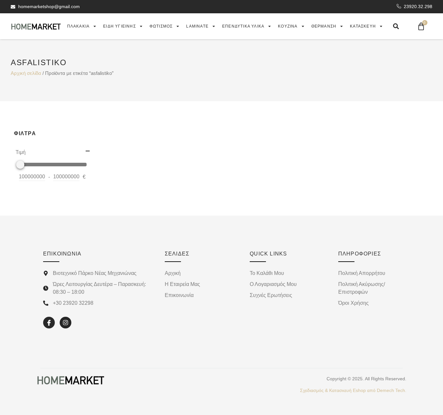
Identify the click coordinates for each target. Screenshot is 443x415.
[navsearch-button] (395, 26)
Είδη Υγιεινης (119, 26)
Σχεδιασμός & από (353, 390)
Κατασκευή (363, 26)
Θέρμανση (324, 26)
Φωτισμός (161, 26)
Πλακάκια (78, 26)
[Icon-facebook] (49, 322)
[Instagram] (65, 322)
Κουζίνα (287, 26)
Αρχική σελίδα (26, 73)
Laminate (197, 26)
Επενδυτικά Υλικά (243, 26)
